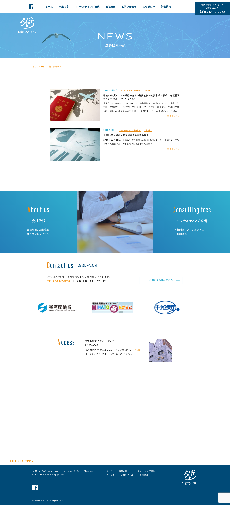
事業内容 (64, 6)
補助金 (147, 90)
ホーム (49, 6)
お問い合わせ (129, 6)
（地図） (136, 349)
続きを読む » (173, 116)
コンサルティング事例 (144, 471)
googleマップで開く (22, 460)
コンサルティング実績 (87, 6)
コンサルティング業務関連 (130, 90)
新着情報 (166, 6)
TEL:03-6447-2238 (58, 281)
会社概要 (111, 6)
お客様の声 (149, 6)
